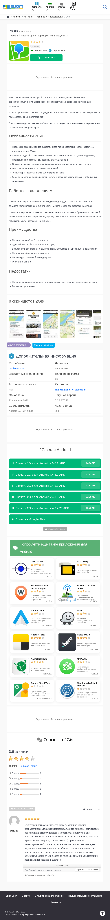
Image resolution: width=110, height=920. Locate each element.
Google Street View (40, 683)
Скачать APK (48, 57)
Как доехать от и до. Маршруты (40, 587)
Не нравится (93, 870)
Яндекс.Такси (38, 635)
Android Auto (38, 610)
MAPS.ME (82, 659)
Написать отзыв (28, 766)
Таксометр (82, 561)
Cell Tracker (37, 561)
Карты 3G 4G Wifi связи (86, 587)
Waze (79, 610)
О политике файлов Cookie (49, 896)
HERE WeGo (83, 635)
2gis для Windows (43, 345)
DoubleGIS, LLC (17, 368)
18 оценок (35, 46)
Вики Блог (11, 896)
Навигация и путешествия (70, 389)
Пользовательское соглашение (85, 896)
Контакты (56, 902)
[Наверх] (102, 915)
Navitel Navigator (39, 659)
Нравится (81, 870)
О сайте (26, 896)
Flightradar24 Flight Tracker (87, 684)
